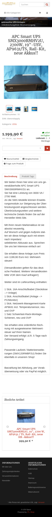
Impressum (32, 483)
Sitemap (31, 478)
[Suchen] (47, 4)
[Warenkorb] (40, 13)
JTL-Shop (30, 512)
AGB (30, 473)
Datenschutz (33, 469)
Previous (7, 427)
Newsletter (6, 481)
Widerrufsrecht (33, 492)
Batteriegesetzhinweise (37, 487)
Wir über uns (7, 467)
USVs (14, 124)
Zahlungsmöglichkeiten (11, 471)
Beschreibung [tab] (10, 176)
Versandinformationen (10, 476)
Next (44, 427)
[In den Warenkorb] (47, 148)
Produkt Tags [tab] (28, 176)
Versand (19, 138)
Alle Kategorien (13, 12)
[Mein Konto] (47, 13)
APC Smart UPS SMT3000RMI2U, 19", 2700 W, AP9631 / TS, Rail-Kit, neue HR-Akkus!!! (26, 433)
